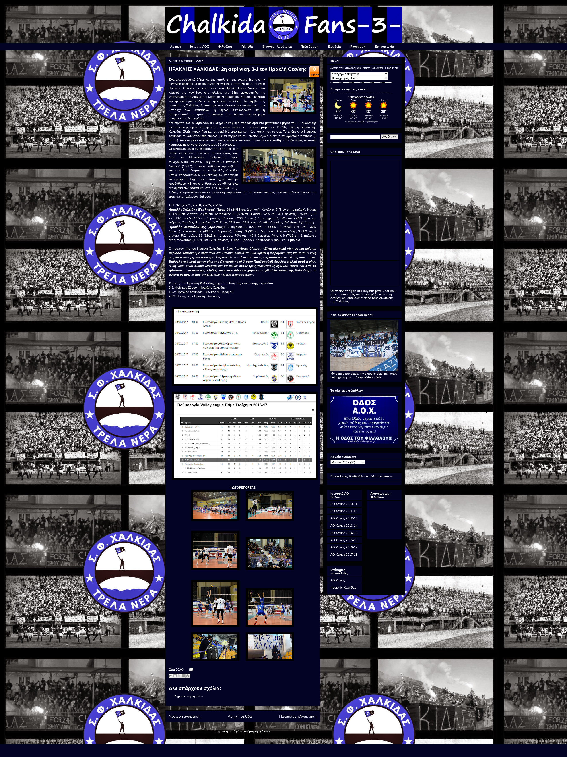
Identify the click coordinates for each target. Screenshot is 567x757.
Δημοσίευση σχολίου (188, 696)
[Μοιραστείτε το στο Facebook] (183, 676)
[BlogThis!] (175, 676)
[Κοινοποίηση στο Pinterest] (187, 676)
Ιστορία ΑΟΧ (199, 46)
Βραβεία (334, 46)
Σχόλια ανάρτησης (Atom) (252, 731)
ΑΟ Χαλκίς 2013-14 (343, 525)
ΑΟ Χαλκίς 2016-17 (343, 547)
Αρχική (175, 46)
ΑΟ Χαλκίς (337, 580)
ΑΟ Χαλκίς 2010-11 (343, 504)
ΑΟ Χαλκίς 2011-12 (343, 511)
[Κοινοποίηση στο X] (179, 676)
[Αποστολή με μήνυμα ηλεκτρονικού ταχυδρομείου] (171, 676)
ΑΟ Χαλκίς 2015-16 (343, 540)
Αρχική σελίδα (240, 716)
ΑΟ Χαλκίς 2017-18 (343, 554)
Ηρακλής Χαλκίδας (343, 587)
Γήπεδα (247, 46)
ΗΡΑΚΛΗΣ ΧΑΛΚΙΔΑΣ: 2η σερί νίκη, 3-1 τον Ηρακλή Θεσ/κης (238, 69)
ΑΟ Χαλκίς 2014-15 (343, 533)
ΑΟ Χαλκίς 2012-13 (343, 518)
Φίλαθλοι (225, 46)
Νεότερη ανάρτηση (184, 716)
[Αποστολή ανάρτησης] (190, 669)
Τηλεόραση (310, 46)
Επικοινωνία (384, 46)
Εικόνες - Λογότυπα (277, 46)
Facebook (357, 46)
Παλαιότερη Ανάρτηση (297, 716)
